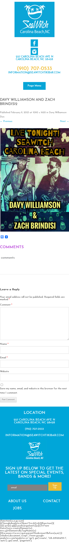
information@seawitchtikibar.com (34, 72)
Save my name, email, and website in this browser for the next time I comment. (33, 390)
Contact (51, 501)
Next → (64, 121)
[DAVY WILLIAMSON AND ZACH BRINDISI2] (34, 180)
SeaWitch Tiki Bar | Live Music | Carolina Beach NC (34, 19)
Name (4, 344)
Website (4, 371)
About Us (17, 501)
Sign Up (55, 486)
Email (4, 357)
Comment (6, 305)
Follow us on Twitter (34, 51)
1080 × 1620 (39, 112)
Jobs (17, 508)
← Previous (6, 121)
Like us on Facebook (34, 43)
